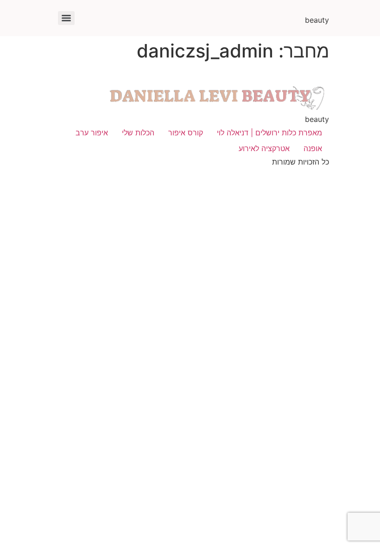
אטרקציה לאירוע (264, 148)
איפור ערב (92, 132)
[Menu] (66, 18)
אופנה (313, 148)
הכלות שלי (138, 132)
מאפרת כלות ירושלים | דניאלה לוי (269, 132)
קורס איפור (185, 132)
